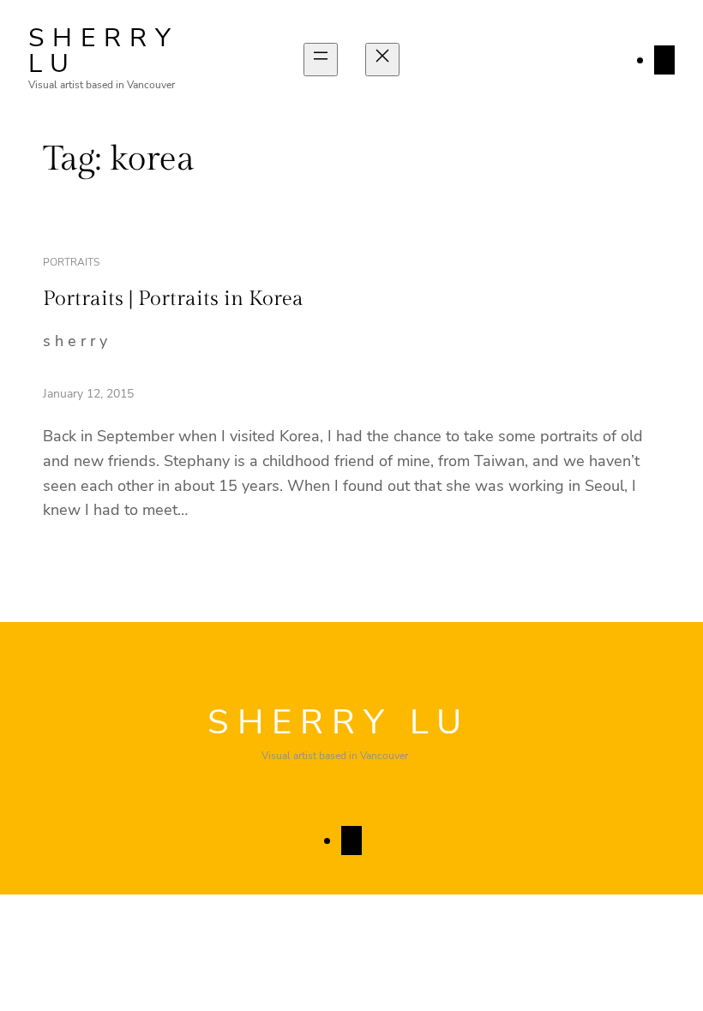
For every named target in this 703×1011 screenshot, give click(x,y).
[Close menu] (382, 59)
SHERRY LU (103, 51)
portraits (71, 262)
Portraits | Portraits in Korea (173, 299)
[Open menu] (320, 59)
